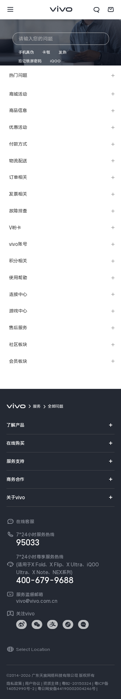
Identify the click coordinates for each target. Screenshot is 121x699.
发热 (62, 52)
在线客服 (25, 521)
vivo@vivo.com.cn (36, 600)
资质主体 (51, 683)
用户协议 (32, 683)
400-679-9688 (45, 580)
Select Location (33, 649)
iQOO (55, 61)
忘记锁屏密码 (30, 61)
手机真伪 (26, 52)
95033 (27, 542)
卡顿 (46, 52)
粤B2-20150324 (76, 683)
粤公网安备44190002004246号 (66, 688)
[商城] (111, 10)
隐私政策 (14, 683)
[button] (10, 10)
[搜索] (96, 10)
